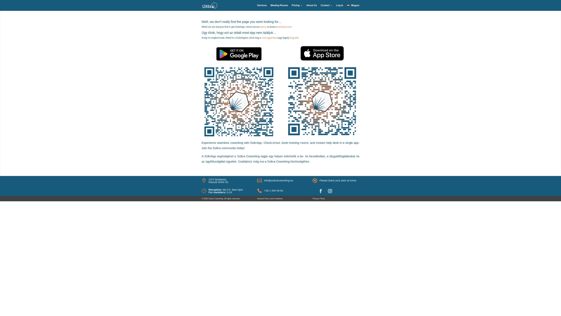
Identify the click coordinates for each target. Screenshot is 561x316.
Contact (325, 5)
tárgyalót (294, 38)
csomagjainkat (269, 38)
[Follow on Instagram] (330, 191)
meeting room (284, 27)
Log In (339, 5)
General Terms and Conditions (270, 198)
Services (262, 5)
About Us (311, 5)
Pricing (296, 5)
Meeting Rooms (279, 5)
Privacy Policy (319, 198)
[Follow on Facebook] (321, 191)
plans (263, 27)
